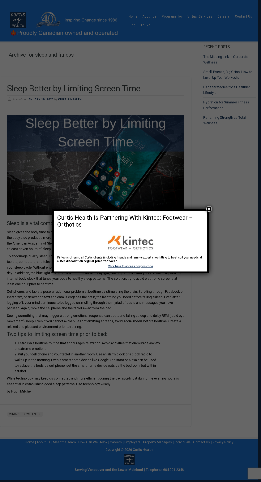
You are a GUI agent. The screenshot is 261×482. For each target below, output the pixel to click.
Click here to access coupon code (130, 266)
